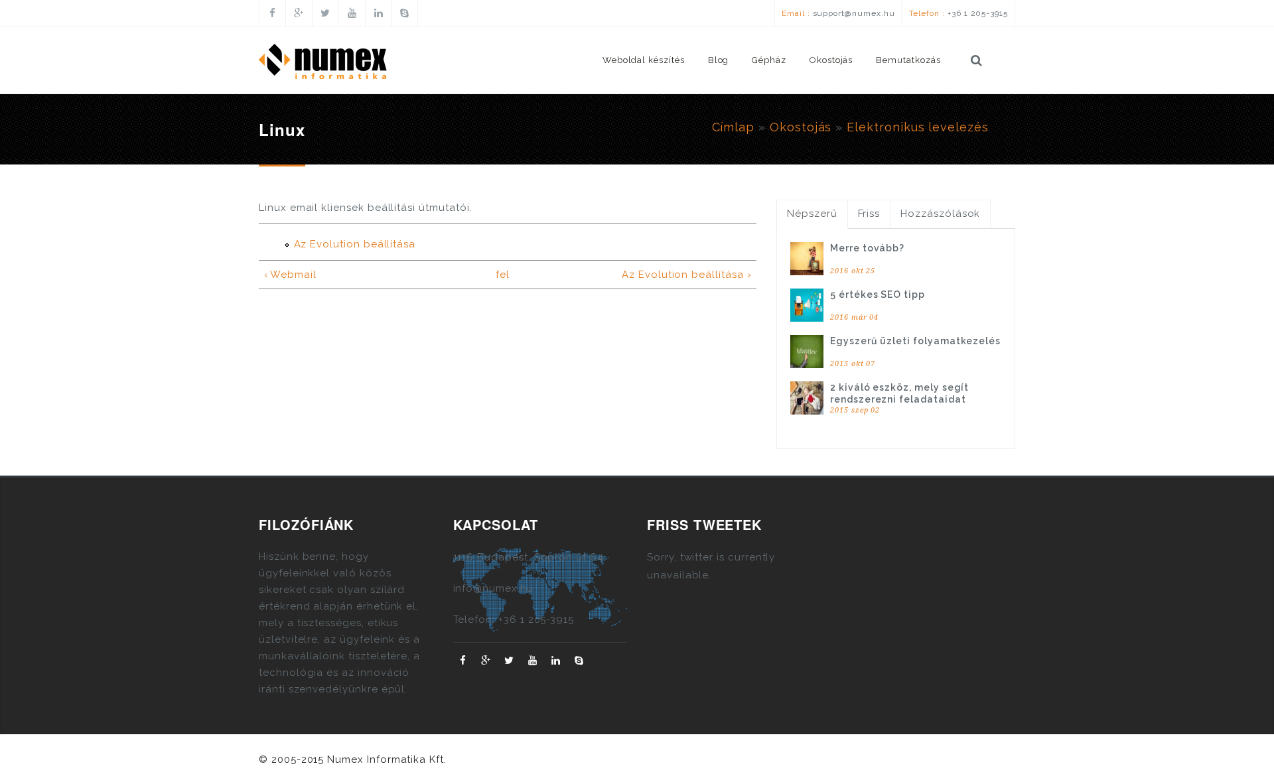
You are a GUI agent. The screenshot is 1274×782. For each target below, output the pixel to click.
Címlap (733, 127)
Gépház (769, 60)
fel (503, 275)
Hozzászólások (940, 214)
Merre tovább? (867, 248)
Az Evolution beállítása (355, 244)
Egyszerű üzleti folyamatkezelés (915, 341)
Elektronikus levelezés (918, 127)
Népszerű (812, 214)
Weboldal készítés (643, 60)
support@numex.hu (854, 13)
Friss (869, 214)
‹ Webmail (290, 275)
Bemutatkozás (908, 60)
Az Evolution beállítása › (686, 275)
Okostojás (831, 60)
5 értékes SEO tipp (877, 294)
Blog (718, 60)
